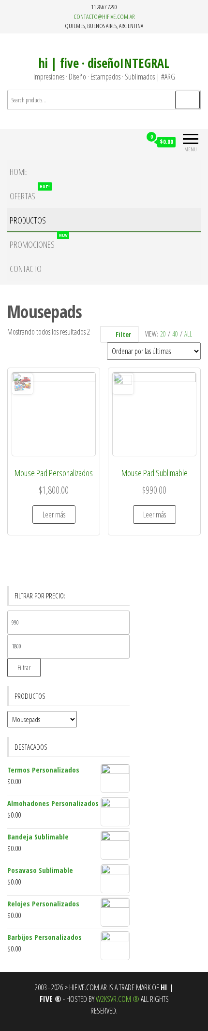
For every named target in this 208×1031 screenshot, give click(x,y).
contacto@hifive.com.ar (104, 16)
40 (175, 333)
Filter (123, 334)
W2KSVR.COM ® (117, 999)
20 (163, 333)
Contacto (26, 268)
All (188, 333)
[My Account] (134, 141)
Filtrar (23, 667)
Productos (28, 220)
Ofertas (30, 193)
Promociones (38, 241)
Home (19, 171)
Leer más (54, 514)
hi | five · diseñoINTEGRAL (104, 63)
